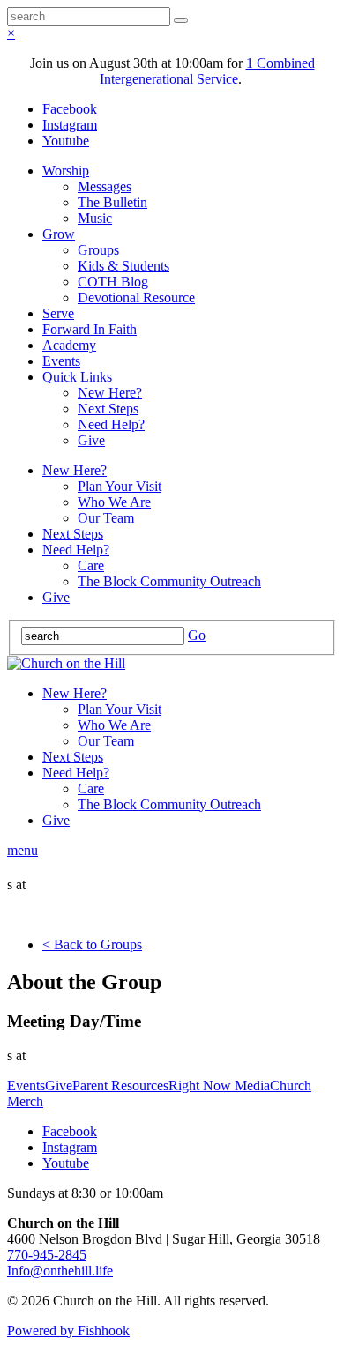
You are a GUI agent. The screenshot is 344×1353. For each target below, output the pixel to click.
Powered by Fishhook (68, 1330)
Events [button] (26, 1085)
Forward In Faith (89, 329)
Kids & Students (123, 265)
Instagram (69, 124)
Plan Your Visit (119, 486)
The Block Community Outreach (169, 581)
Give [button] (58, 1085)
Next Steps (108, 408)
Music (95, 218)
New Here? (110, 392)
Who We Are (114, 501)
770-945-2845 (46, 1254)
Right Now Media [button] (219, 1085)
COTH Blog (113, 281)
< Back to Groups (92, 944)
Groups (98, 249)
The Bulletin (112, 202)
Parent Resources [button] (120, 1085)
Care (91, 565)
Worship (65, 170)
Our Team (106, 517)
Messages (104, 186)
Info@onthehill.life (60, 1270)
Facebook (69, 108)
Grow (58, 234)
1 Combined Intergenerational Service (207, 71)
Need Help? (111, 424)
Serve (58, 313)
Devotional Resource (136, 297)
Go (197, 635)
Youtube (65, 140)
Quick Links (77, 376)
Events (61, 360)
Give (91, 440)
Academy (69, 345)
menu (22, 850)
